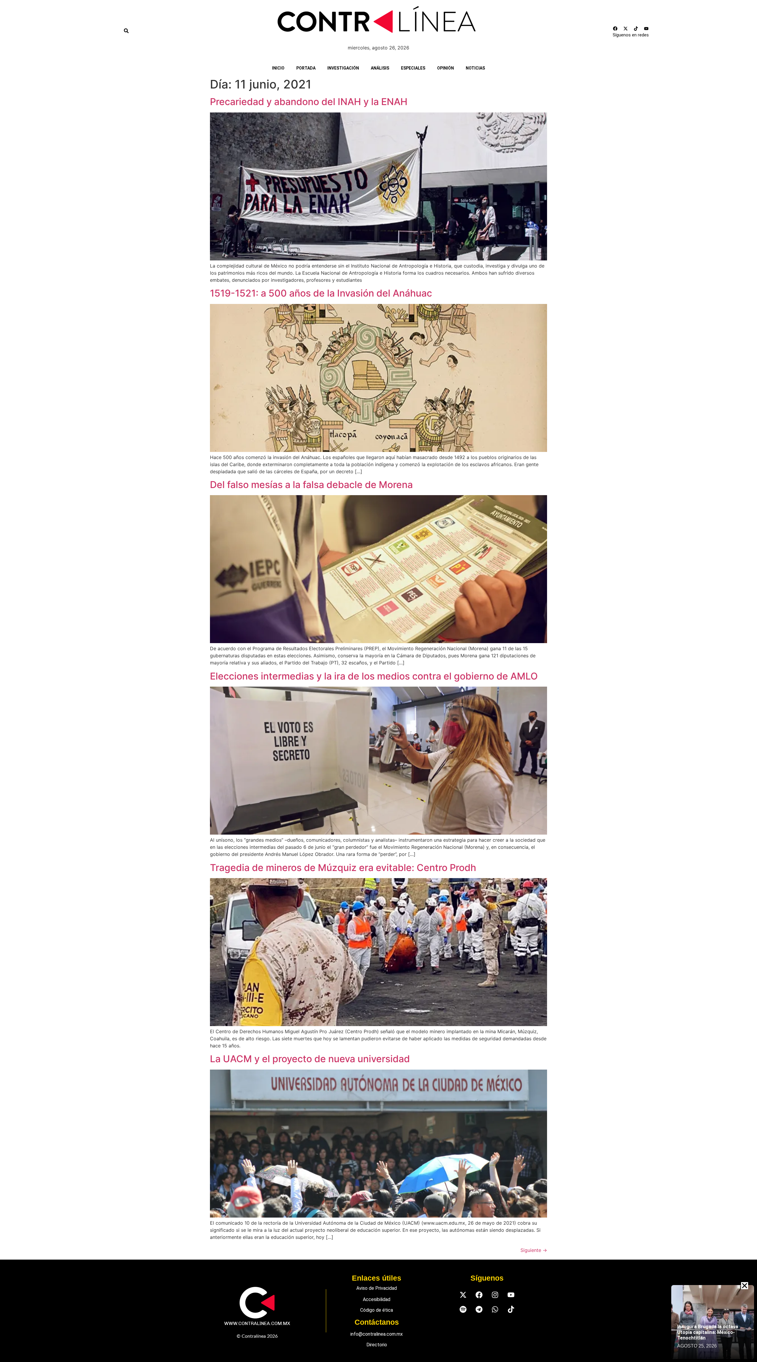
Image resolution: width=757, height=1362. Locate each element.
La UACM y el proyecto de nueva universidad (310, 1059)
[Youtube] (646, 28)
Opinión (445, 68)
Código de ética (376, 1310)
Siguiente (533, 1250)
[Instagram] (495, 1295)
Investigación (343, 68)
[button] (744, 1285)
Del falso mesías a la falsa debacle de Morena (311, 484)
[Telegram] (479, 1309)
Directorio (376, 1344)
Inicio (278, 68)
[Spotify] (463, 1309)
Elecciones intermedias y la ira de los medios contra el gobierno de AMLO (374, 676)
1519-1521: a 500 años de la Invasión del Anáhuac (321, 293)
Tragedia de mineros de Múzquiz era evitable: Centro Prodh (343, 867)
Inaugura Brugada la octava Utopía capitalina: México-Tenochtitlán (707, 1332)
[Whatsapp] (495, 1309)
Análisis (380, 68)
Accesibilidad (376, 1299)
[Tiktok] (636, 28)
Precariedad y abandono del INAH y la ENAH (308, 101)
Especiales (413, 68)
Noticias (475, 68)
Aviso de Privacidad (376, 1288)
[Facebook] (615, 28)
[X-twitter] (625, 28)
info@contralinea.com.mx (376, 1334)
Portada (306, 68)
